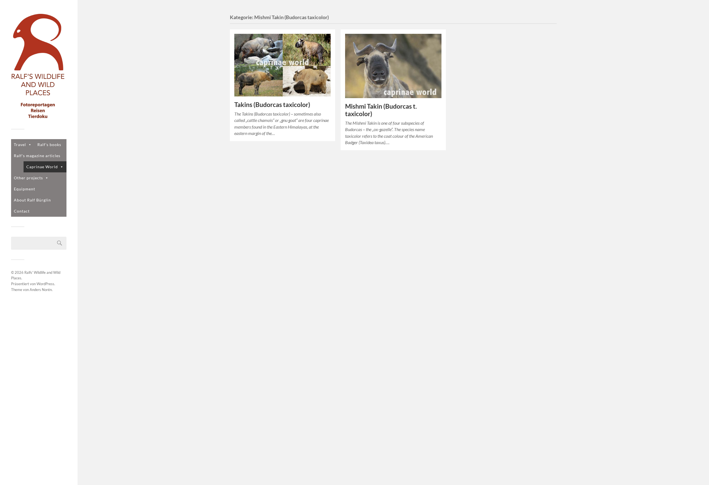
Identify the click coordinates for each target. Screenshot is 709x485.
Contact (22, 211)
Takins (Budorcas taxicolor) (272, 104)
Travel (20, 144)
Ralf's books (49, 144)
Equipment (24, 189)
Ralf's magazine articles (37, 155)
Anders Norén (41, 289)
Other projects (28, 177)
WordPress (45, 284)
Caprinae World (42, 166)
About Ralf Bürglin (32, 200)
